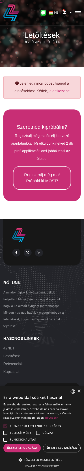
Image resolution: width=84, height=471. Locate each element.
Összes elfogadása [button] (22, 448)
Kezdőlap (31, 42)
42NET (9, 348)
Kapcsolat (11, 372)
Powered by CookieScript (42, 466)
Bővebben (51, 418)
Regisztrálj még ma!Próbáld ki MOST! (42, 178)
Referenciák (13, 364)
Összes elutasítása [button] (62, 448)
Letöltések (11, 356)
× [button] (79, 391)
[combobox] (54, 13)
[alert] (42, 428)
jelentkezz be (59, 91)
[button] (67, 12)
